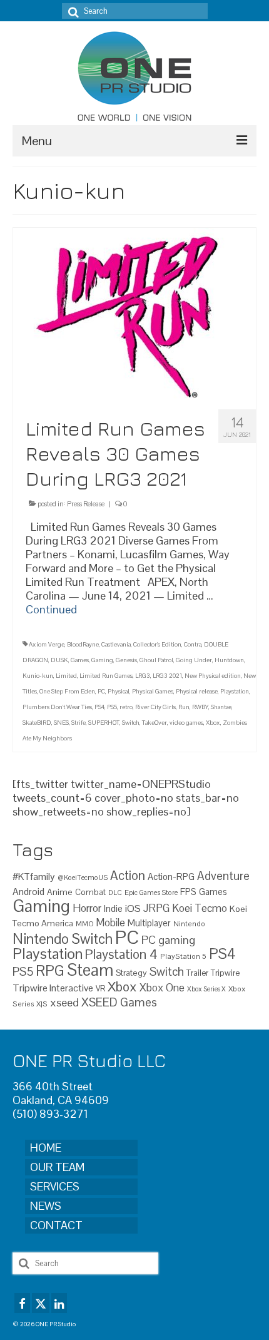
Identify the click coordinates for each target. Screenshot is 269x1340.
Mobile (110, 922)
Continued (51, 609)
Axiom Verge (46, 644)
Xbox (213, 723)
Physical (118, 691)
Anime (60, 892)
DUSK (59, 660)
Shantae (221, 707)
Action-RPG (171, 876)
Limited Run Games (106, 676)
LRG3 (142, 676)
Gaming (102, 660)
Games (80, 660)
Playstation (234, 691)
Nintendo (189, 923)
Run (184, 707)
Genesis (126, 660)
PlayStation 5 (183, 956)
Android (28, 892)
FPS (188, 892)
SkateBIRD (37, 723)
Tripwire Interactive (53, 988)
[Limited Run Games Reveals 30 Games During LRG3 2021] (134, 312)
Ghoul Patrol (156, 660)
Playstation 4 (121, 954)
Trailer (197, 973)
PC (101, 691)
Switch (131, 723)
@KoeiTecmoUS (83, 877)
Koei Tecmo (199, 908)
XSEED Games (119, 1002)
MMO (85, 923)
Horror (87, 908)
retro (126, 707)
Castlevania (116, 644)
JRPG (156, 908)
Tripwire (225, 973)
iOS (133, 908)
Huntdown (229, 660)
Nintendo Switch (63, 939)
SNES (61, 723)
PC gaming (168, 940)
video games (186, 723)
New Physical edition (213, 676)
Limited (66, 676)
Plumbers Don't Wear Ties (57, 707)
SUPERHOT (103, 723)
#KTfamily (34, 876)
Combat (90, 892)
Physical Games (152, 691)
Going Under (194, 660)
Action (127, 875)
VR (100, 988)
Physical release (197, 691)
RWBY (200, 707)
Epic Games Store (151, 892)
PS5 (112, 707)
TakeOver (154, 723)
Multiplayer (149, 923)
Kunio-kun (38, 676)
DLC (115, 892)
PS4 (99, 707)
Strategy (131, 972)
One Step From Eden (67, 691)
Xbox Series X (206, 989)
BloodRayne (83, 644)
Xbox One (162, 988)
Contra (192, 644)
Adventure (223, 875)
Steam (90, 970)
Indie (113, 908)
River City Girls (155, 707)
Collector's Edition (157, 644)
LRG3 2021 (167, 676)
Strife (78, 723)
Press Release (85, 503)
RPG (50, 970)
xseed (64, 1002)
